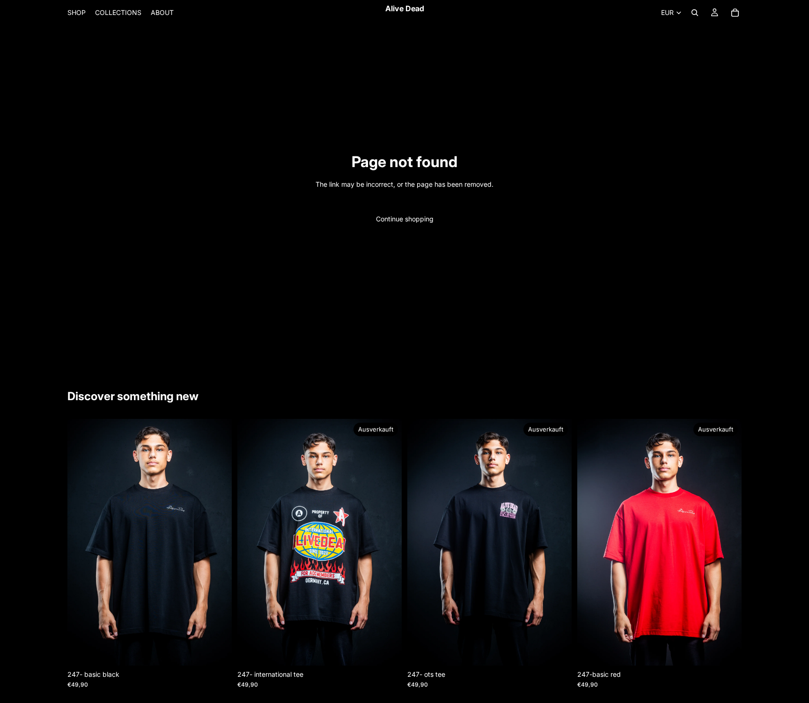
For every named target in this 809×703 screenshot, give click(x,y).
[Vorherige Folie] (81, 542)
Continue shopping (405, 219)
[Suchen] (694, 12)
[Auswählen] (217, 651)
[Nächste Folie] (218, 542)
